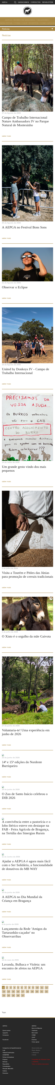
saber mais (6, 136)
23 (4, 996)
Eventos (33, 23)
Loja (4, 1050)
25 (13, 996)
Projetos (5, 1059)
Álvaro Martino (36, 1050)
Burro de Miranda (24, 20)
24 (9, 996)
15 (13, 992)
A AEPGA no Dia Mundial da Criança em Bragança (22, 899)
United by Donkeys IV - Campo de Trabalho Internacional (25, 371)
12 (47, 988)
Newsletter (47, 2)
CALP (24, 23)
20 (37, 992)
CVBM (17, 23)
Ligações (5, 1032)
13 (4, 992)
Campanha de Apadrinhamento (12, 1048)
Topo (4, 1012)
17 (23, 992)
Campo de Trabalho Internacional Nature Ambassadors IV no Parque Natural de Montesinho (25, 121)
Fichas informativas (8, 1057)
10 (37, 988)
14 (9, 992)
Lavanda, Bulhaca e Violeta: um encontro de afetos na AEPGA (23, 966)
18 (27, 992)
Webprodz (36, 1052)
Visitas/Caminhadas (8, 1052)
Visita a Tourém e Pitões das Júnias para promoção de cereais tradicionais (27, 574)
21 (42, 992)
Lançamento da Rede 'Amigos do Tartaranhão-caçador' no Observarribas (24, 932)
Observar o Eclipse (15, 287)
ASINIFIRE (6, 1055)
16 (18, 992)
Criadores (43, 20)
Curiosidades (6, 1066)
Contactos (35, 2)
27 (23, 996)
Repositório (6, 1064)
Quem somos (23, 2)
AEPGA (4, 2)
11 (42, 988)
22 (46, 992)
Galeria (5, 1071)
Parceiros (5, 1073)
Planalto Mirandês (8, 1068)
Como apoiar (47, 23)
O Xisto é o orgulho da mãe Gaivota (26, 636)
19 (32, 992)
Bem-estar (6, 23)
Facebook (5, 1039)
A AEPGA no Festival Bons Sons (24, 227)
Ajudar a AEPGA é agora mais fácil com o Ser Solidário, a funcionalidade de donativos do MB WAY (27, 865)
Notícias (6, 29)
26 (18, 996)
